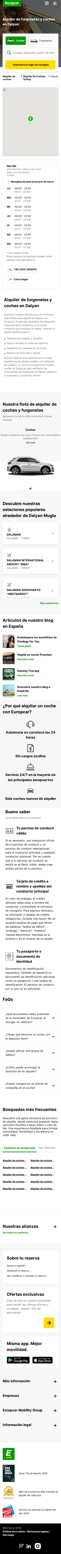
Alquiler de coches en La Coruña (43, 1160)
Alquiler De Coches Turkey (34, 78)
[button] (30, 118)
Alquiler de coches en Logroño (15, 1160)
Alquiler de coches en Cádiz (15, 1174)
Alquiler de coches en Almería (43, 1174)
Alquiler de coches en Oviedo (43, 1188)
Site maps (8, 1534)
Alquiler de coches (9, 78)
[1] (30, 488)
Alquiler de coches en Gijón (43, 1167)
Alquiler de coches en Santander (15, 1181)
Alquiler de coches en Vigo (43, 1181)
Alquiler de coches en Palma (15, 1188)
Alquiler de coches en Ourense (15, 1167)
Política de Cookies (14, 1531)
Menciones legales (38, 1531)
